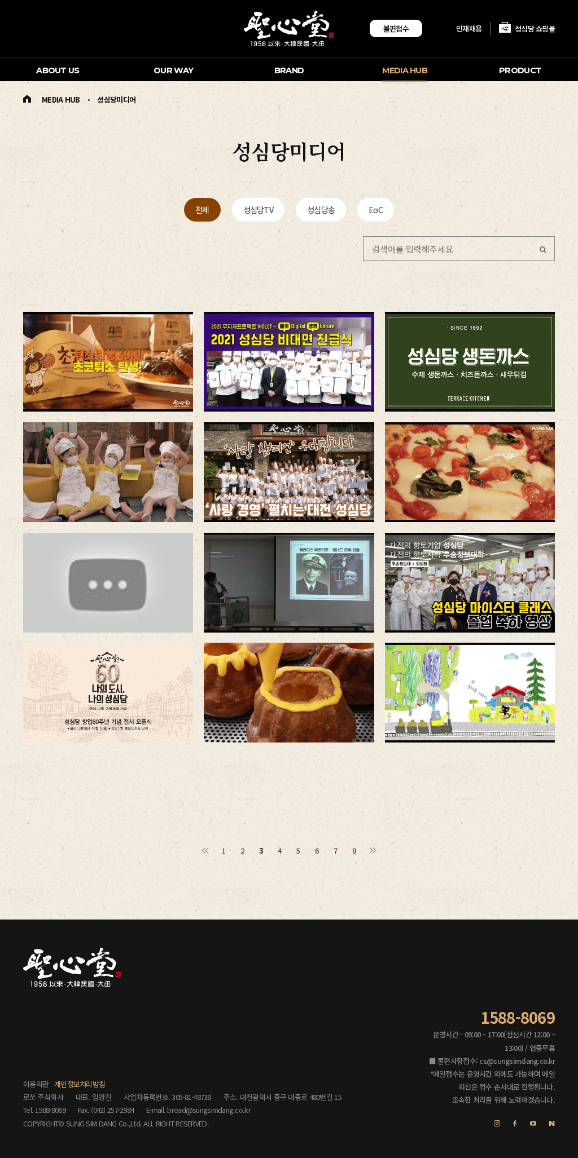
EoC (376, 209)
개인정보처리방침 (79, 1084)
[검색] (543, 249)
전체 (202, 209)
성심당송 (321, 209)
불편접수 (396, 28)
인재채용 (468, 28)
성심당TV (258, 209)
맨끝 (373, 850)
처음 (205, 850)
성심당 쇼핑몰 (535, 28)
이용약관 (36, 1084)
